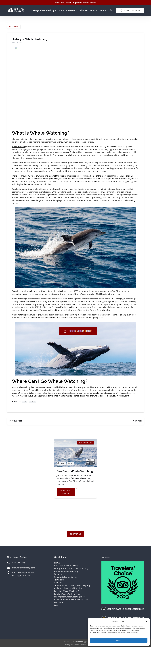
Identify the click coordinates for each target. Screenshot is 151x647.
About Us (58, 582)
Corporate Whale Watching (66, 571)
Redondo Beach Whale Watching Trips (71, 599)
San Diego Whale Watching (75, 471)
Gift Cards (58, 602)
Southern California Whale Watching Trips (72, 585)
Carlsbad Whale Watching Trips (68, 588)
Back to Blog (14, 26)
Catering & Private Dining (65, 577)
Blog (24, 402)
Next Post (137, 421)
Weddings (58, 574)
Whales (32, 402)
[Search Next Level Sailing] (111, 10)
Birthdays (59, 579)
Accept (119, 640)
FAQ (56, 605)
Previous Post (15, 421)
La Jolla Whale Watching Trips (67, 594)
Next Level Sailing (26, 393)
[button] (146, 621)
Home (57, 562)
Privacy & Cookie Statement (75, 644)
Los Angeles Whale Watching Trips (69, 596)
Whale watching (19, 146)
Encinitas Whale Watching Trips (68, 591)
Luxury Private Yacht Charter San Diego (71, 568)
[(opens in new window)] (122, 562)
